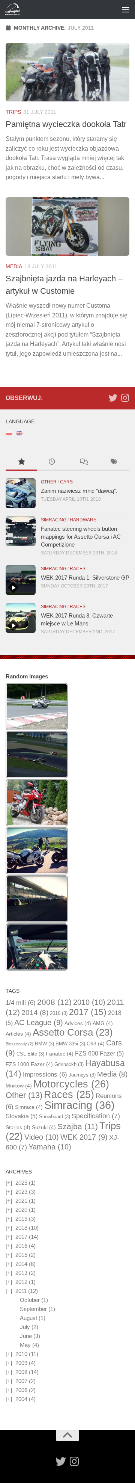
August (28, 1318)
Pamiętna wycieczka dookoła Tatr (66, 124)
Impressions (45, 1074)
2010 (89, 1002)
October (30, 1300)
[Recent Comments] (83, 463)
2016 (59, 1013)
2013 (21, 1273)
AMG (103, 1023)
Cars (66, 482)
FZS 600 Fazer (99, 1053)
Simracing (53, 520)
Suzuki (44, 1127)
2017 (87, 1012)
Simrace (29, 1107)
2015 (21, 1255)
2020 (21, 1210)
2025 (21, 1182)
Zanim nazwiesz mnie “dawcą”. (79, 491)
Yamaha (49, 1147)
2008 (54, 1002)
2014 (34, 1012)
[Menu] (125, 9)
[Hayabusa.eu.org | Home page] (15, 9)
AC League (38, 1022)
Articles (18, 1034)
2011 (21, 1291)
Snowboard (54, 1116)
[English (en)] (19, 432)
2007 (21, 1381)
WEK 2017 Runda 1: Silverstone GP (85, 577)
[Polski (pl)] (9, 432)
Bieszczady (19, 1044)
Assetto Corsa (73, 1032)
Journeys (82, 1075)
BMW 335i (70, 1044)
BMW (44, 1044)
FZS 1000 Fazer (29, 1064)
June (26, 1336)
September (33, 1309)
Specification (96, 1116)
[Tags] (114, 463)
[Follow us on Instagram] (124, 397)
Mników (19, 1086)
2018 (21, 1228)
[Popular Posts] (21, 463)
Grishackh (69, 1064)
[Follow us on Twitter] (112, 397)
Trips (13, 112)
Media (14, 266)
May (25, 1345)
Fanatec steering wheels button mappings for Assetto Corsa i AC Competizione (81, 537)
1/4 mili (21, 1002)
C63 (96, 1044)
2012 (21, 1282)
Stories (18, 1127)
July (25, 1327)
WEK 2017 (84, 1137)
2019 (21, 1219)
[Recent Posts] (52, 463)
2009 (21, 1363)
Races (78, 568)
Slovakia (22, 1116)
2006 (21, 1390)
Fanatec (60, 1054)
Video (41, 1137)
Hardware (83, 520)
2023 (21, 1192)
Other (49, 482)
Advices (77, 1023)
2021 (21, 1201)
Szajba (77, 1126)
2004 (21, 1399)
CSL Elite (30, 1054)
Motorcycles (71, 1084)
